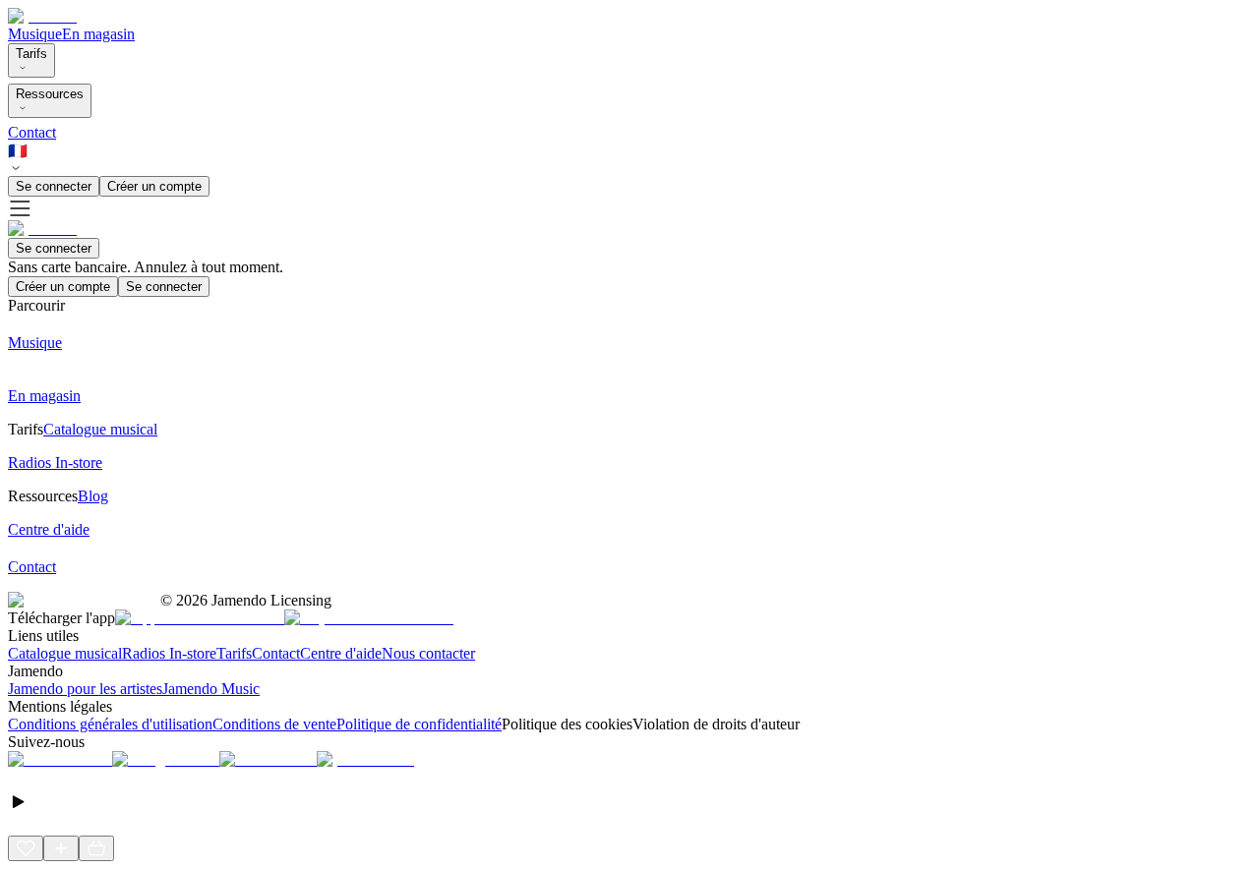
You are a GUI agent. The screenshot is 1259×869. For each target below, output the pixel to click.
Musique (35, 34)
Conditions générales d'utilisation (110, 724)
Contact (32, 132)
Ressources (50, 94)
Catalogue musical (65, 653)
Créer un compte (154, 186)
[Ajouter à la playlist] (61, 848)
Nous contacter (428, 653)
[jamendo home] (42, 16)
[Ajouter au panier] (96, 848)
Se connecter (53, 186)
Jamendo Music (211, 688)
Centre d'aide (341, 653)
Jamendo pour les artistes (85, 688)
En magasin (98, 34)
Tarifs (31, 53)
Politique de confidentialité (419, 724)
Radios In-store (169, 653)
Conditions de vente (274, 724)
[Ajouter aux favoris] (25, 848)
